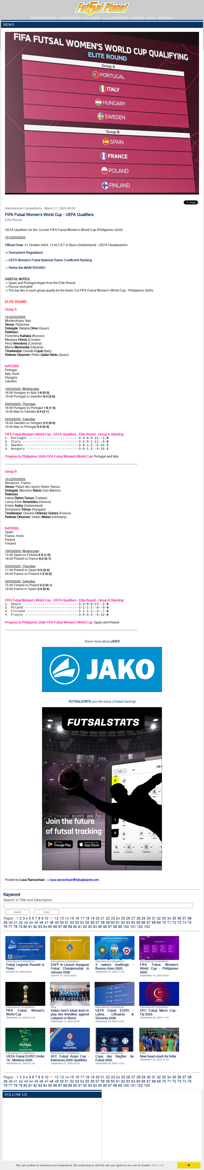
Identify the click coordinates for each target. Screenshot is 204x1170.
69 (159, 922)
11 (52, 918)
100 (126, 927)
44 (31, 922)
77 (10, 927)
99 (120, 927)
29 (143, 918)
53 (77, 922)
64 (133, 922)
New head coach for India (158, 1056)
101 (133, 927)
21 (103, 918)
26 (128, 918)
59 (108, 922)
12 (57, 918)
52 (72, 922)
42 (21, 922)
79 (20, 927)
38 (189, 918)
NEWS (151, 18)
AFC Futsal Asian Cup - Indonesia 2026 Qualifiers (70, 1058)
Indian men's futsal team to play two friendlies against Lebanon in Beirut (70, 1014)
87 (60, 927)
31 (154, 918)
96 (105, 927)
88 (65, 927)
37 (184, 918)
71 (169, 922)
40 (11, 922)
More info (158, 1165)
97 (110, 927)
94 (95, 927)
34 (169, 918)
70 (164, 922)
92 (85, 927)
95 (100, 927)
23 (113, 918)
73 (179, 922)
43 (26, 922)
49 (57, 922)
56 (92, 922)
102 (140, 927)
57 (97, 922)
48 (51, 922)
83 (40, 927)
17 (82, 918)
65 (138, 922)
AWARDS (137, 18)
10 (46, 918)
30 (149, 918)
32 (159, 918)
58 (103, 922)
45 (36, 922)
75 (189, 922)
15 (72, 918)
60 (113, 922)
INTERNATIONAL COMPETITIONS (55, 18)
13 (62, 918)
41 (16, 922)
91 (80, 927)
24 (118, 918)
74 (184, 922)
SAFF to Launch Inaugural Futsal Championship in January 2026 (70, 968)
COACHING (92, 18)
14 (67, 918)
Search (18, 912)
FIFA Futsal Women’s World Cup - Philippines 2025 (159, 968)
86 (55, 927)
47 (46, 922)
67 (149, 922)
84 (45, 927)
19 (92, 918)
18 (87, 918)
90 (75, 927)
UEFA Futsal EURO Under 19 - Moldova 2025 (25, 1058)
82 (35, 927)
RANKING (165, 18)
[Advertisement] (151, 1126)
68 (154, 922)
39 (5, 922)
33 (164, 918)
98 (115, 927)
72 (174, 922)
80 (25, 927)
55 (87, 922)
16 (77, 918)
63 (128, 922)
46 (41, 922)
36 (179, 918)
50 (62, 922)
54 (82, 922)
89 (70, 927)
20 (98, 918)
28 (138, 918)
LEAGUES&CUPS (115, 18)
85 (50, 927)
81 (30, 927)
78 (15, 927)
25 (123, 918)
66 (143, 922)
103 (147, 927)
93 (90, 927)
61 (118, 922)
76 (5, 927)
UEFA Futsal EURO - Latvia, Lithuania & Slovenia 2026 (114, 1014)
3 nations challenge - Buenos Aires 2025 (114, 966)
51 (67, 922)
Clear (47, 912)
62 (123, 922)
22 (108, 918)
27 (133, 918)
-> (48, 260)
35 (174, 918)
